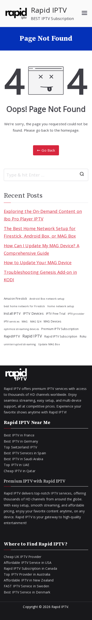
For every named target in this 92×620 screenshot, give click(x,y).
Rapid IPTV (49, 10)
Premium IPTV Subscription (60, 329)
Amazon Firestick (15, 298)
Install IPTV (12, 313)
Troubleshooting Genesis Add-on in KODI (40, 276)
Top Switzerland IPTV (20, 447)
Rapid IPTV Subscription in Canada (30, 568)
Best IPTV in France (19, 435)
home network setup (60, 306)
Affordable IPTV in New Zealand (29, 580)
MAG (25, 321)
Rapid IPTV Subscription (60, 336)
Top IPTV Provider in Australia (27, 574)
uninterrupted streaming (20, 344)
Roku (83, 336)
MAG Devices (53, 321)
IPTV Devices (33, 313)
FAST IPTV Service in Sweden (26, 586)
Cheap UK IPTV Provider (22, 556)
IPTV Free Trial (55, 313)
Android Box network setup (47, 298)
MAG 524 (35, 321)
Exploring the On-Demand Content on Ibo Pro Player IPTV (43, 215)
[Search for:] (46, 175)
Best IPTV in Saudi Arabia (23, 459)
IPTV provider (76, 313)
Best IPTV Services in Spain (25, 453)
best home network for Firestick (24, 306)
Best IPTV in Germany (21, 441)
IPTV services (11, 321)
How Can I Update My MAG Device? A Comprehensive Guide (41, 249)
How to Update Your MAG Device (37, 262)
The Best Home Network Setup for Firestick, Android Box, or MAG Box (40, 232)
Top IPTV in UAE (16, 465)
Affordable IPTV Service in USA (28, 562)
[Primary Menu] (84, 13)
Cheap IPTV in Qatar (19, 471)
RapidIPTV (12, 336)
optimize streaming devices (21, 329)
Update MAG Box (49, 344)
